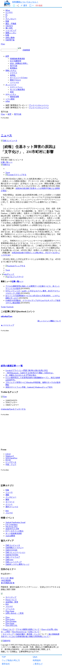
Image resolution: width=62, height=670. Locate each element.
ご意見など (38, 663)
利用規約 (37, 660)
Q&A (35, 656)
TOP (4, 656)
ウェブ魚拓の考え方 (11, 660)
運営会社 (6, 663)
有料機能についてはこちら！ (25, 1)
